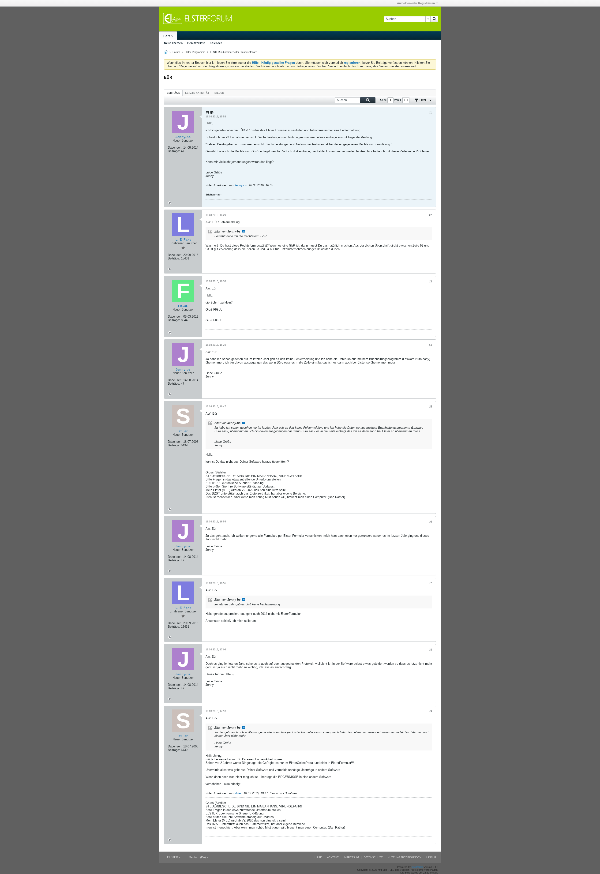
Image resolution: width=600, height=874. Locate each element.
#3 (430, 281)
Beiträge (173, 92)
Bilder (219, 92)
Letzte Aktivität (197, 92)
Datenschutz (373, 857)
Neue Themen (173, 43)
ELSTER (173, 857)
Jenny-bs (240, 185)
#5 (430, 406)
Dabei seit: (175, 147)
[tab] (173, 93)
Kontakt (333, 857)
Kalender (216, 43)
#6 (430, 521)
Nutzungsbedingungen (404, 857)
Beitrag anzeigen (243, 231)
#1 (430, 112)
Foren (168, 36)
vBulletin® (417, 867)
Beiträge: (174, 151)
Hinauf (431, 857)
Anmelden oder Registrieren (416, 3)
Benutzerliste (196, 43)
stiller (238, 793)
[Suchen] (434, 19)
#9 (430, 711)
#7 (430, 583)
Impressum (351, 857)
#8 (430, 649)
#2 (430, 215)
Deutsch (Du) (197, 857)
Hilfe (318, 857)
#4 (430, 345)
